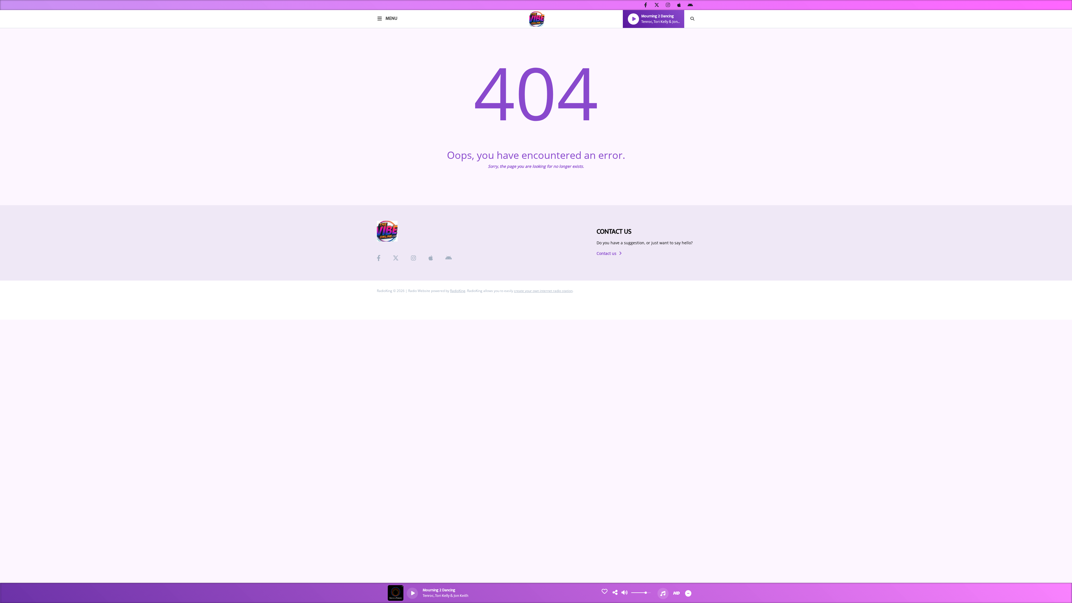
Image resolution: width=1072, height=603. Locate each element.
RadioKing (457, 290)
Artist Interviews (27, 141)
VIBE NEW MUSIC (24, 88)
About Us (18, 46)
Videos (15, 153)
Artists (15, 76)
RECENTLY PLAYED (26, 100)
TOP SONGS (19, 112)
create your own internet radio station (543, 290)
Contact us (607, 253)
